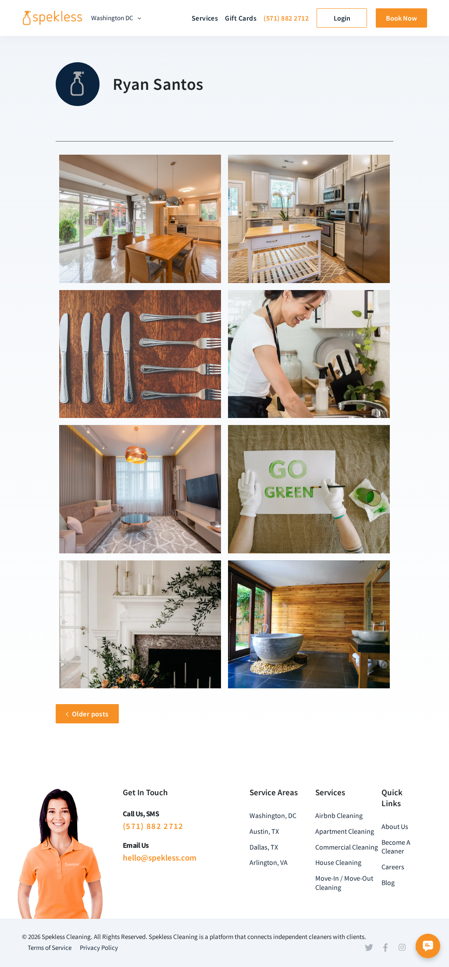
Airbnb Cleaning (339, 815)
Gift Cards (241, 18)
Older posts (90, 713)
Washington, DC (272, 815)
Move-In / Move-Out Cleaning (344, 883)
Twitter (368, 947)
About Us (394, 826)
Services (205, 18)
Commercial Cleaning (346, 847)
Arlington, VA (268, 862)
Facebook (385, 947)
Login (342, 18)
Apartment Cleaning (344, 831)
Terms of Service (49, 947)
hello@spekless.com (159, 857)
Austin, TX (264, 831)
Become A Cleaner (395, 847)
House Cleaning (338, 862)
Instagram (402, 947)
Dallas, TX (263, 847)
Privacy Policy (99, 947)
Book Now (401, 18)
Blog (388, 882)
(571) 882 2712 (286, 18)
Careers (392, 866)
